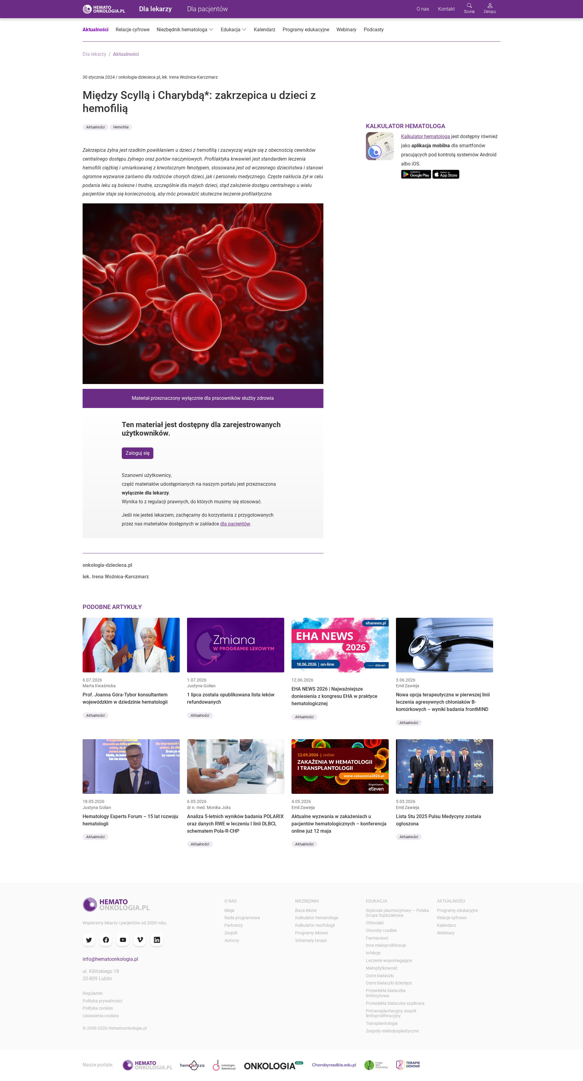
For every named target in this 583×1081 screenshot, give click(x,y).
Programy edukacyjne (306, 29)
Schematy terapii (311, 940)
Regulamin (93, 993)
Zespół (230, 932)
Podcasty (374, 29)
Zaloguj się (137, 453)
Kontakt (446, 9)
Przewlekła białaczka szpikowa (395, 1003)
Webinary (346, 29)
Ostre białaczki (380, 975)
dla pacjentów (235, 524)
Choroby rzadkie (381, 930)
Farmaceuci (377, 938)
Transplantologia (382, 1023)
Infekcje (373, 952)
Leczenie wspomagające (389, 960)
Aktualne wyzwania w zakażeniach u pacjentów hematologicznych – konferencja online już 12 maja (339, 824)
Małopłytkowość (381, 968)
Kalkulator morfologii (315, 925)
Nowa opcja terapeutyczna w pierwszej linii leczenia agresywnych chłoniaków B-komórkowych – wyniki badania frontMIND (443, 702)
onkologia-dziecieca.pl (107, 565)
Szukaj (469, 11)
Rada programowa (242, 917)
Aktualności (95, 29)
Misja (229, 910)
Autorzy (231, 940)
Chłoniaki (375, 922)
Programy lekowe (311, 932)
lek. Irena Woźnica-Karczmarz (116, 577)
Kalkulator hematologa (425, 136)
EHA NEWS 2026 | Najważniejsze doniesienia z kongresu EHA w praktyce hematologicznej (334, 696)
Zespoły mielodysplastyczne (392, 1030)
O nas (423, 9)
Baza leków (306, 910)
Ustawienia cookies (101, 1015)
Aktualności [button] (95, 127)
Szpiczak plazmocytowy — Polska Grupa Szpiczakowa (397, 913)
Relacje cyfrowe (132, 29)
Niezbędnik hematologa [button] (182, 29)
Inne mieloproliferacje (386, 945)
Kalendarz (264, 29)
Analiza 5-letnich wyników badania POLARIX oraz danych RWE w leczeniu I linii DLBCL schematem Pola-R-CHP (235, 824)
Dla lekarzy (155, 9)
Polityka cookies (98, 1008)
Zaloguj (490, 11)
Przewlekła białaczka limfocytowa (386, 993)
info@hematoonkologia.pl (110, 959)
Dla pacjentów (207, 9)
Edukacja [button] (230, 29)
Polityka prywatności (102, 1000)
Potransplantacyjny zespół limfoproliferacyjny (391, 1013)
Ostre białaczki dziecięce (389, 983)
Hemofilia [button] (120, 127)
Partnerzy (233, 925)
